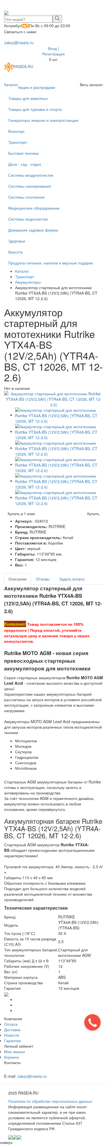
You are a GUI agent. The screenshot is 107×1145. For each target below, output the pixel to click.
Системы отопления (26, 197)
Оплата (11, 1024)
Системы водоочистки (28, 219)
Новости (11, 1035)
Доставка (12, 1029)
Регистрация (53, 54)
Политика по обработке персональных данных (50, 1101)
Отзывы (43, 579)
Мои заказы (14, 1051)
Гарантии (12, 1040)
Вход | (53, 48)
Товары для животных (28, 98)
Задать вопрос (72, 579)
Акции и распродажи (36, 87)
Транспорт (17, 142)
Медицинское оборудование (34, 208)
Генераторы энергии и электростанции (43, 120)
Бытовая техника (23, 153)
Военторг (16, 131)
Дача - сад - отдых (24, 164)
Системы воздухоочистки (30, 175)
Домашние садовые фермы (33, 230)
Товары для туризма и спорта (35, 109)
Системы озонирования (29, 186)
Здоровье (16, 241)
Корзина (11, 1057)
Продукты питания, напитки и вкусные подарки (50, 263)
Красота (15, 252)
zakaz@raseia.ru (18, 42)
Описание (18, 579)
